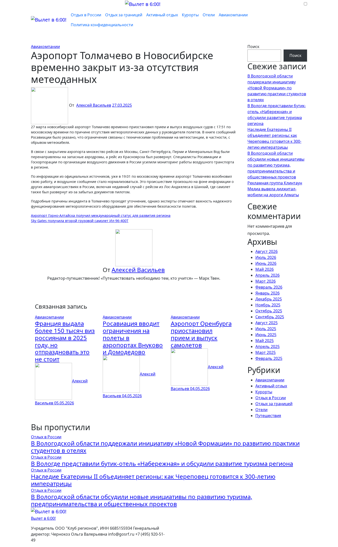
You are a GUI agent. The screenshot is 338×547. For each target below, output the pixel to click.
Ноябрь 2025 (267, 305)
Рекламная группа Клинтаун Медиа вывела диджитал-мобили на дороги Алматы (274, 189)
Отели (209, 15)
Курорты (190, 15)
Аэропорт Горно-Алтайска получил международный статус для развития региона (100, 215)
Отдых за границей (123, 15)
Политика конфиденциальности (102, 24)
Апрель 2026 (267, 275)
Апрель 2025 (267, 346)
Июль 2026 (265, 257)
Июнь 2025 (265, 334)
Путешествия (268, 415)
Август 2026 (266, 251)
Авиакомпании (233, 15)
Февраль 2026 (268, 287)
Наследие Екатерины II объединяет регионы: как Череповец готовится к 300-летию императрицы (153, 480)
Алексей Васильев (93, 105)
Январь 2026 (267, 293)
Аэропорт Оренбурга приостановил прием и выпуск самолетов (201, 334)
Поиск (253, 46)
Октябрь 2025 (268, 311)
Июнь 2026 (265, 263)
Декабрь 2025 (268, 299)
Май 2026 (264, 269)
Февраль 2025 (268, 358)
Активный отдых (162, 15)
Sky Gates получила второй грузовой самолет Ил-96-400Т (79, 220)
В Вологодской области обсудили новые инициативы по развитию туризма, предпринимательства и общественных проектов (275, 165)
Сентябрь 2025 (269, 317)
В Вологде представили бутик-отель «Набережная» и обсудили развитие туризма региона (162, 463)
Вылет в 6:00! (43, 518)
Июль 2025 (265, 328)
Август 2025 (266, 322)
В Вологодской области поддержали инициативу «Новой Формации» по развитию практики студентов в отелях (276, 87)
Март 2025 (265, 352)
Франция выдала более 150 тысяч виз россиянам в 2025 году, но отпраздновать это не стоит (65, 341)
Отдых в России (86, 15)
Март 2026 (265, 281)
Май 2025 (264, 340)
